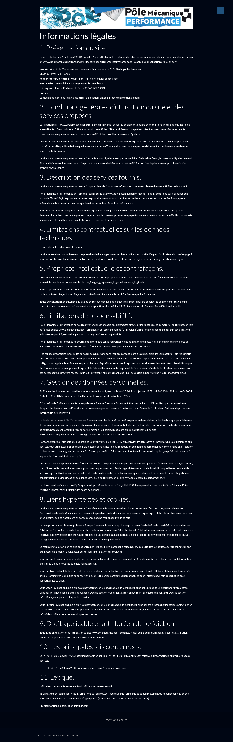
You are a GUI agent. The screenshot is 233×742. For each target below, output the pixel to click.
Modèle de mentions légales (125, 97)
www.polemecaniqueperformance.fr (64, 61)
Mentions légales (116, 720)
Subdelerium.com (78, 705)
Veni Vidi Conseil (61, 73)
